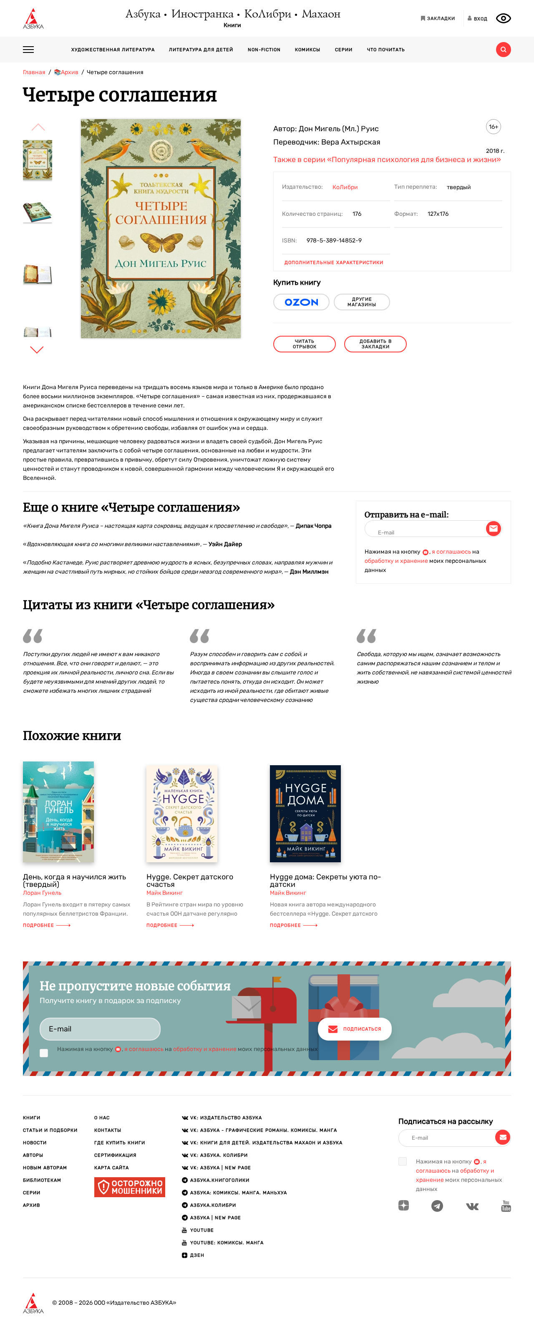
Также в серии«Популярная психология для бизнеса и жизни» (387, 159)
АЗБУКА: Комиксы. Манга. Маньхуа (238, 1193)
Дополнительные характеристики (334, 262)
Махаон (320, 14)
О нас (102, 1118)
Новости (35, 1143)
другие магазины (362, 302)
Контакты (107, 1130)
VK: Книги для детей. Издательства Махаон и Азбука (266, 1143)
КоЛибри (267, 14)
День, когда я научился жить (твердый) (74, 880)
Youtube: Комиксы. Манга (227, 1243)
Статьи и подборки (50, 1130)
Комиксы (307, 49)
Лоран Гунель (42, 892)
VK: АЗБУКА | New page (220, 1168)
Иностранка (202, 14)
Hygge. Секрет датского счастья (189, 880)
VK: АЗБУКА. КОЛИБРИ (219, 1155)
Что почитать (386, 49)
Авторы (33, 1155)
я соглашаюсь (451, 551)
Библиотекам (42, 1180)
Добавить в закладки (376, 344)
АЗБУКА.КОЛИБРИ (213, 1205)
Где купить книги (119, 1143)
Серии (344, 49)
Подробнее (38, 925)
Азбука (142, 14)
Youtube (202, 1230)
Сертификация (115, 1155)
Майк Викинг (164, 892)
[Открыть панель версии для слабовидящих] (503, 18)
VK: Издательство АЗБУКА (226, 1118)
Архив (31, 1205)
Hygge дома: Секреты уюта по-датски (325, 880)
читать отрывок (305, 344)
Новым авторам (45, 1168)
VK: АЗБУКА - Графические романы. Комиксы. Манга (263, 1130)
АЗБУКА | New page (215, 1218)
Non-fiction (264, 49)
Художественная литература (113, 49)
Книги (232, 25)
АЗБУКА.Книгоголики (219, 1180)
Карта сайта (111, 1168)
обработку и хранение (396, 560)
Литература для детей (201, 49)
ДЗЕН (197, 1255)
